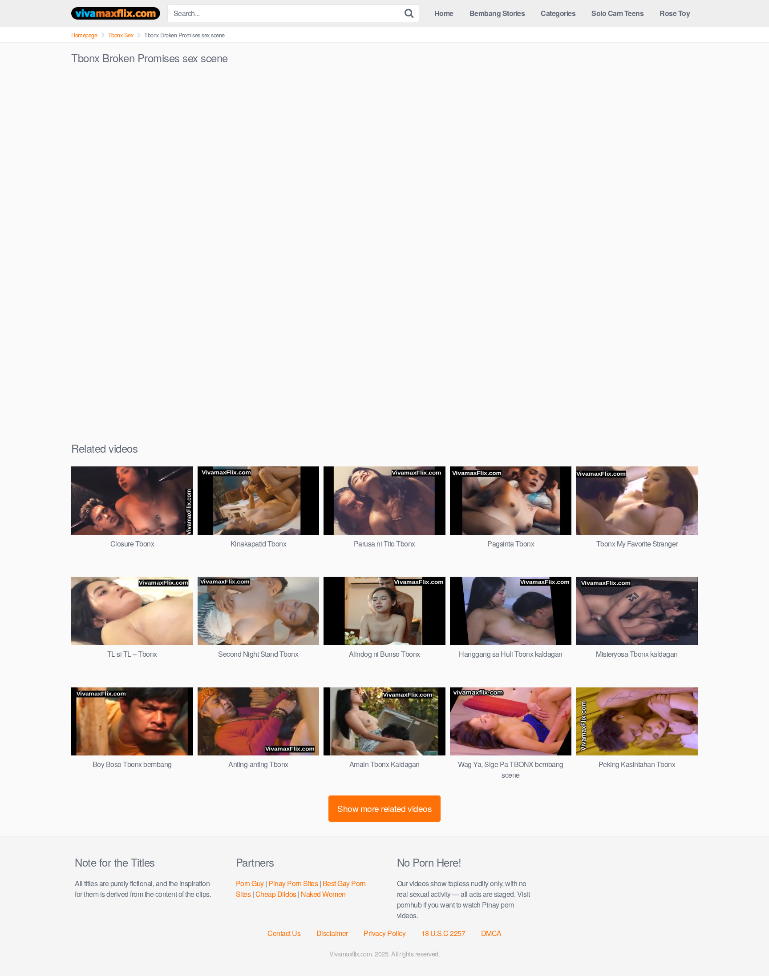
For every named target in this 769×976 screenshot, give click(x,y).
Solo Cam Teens (617, 13)
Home (443, 13)
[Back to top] (744, 947)
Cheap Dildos (275, 894)
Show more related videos (384, 808)
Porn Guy (250, 883)
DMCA (491, 933)
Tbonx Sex (121, 35)
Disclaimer (332, 933)
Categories (558, 13)
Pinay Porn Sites (293, 883)
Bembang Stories (497, 13)
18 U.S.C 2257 (443, 933)
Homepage (84, 35)
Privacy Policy (384, 933)
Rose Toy (675, 13)
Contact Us (283, 933)
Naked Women (323, 894)
